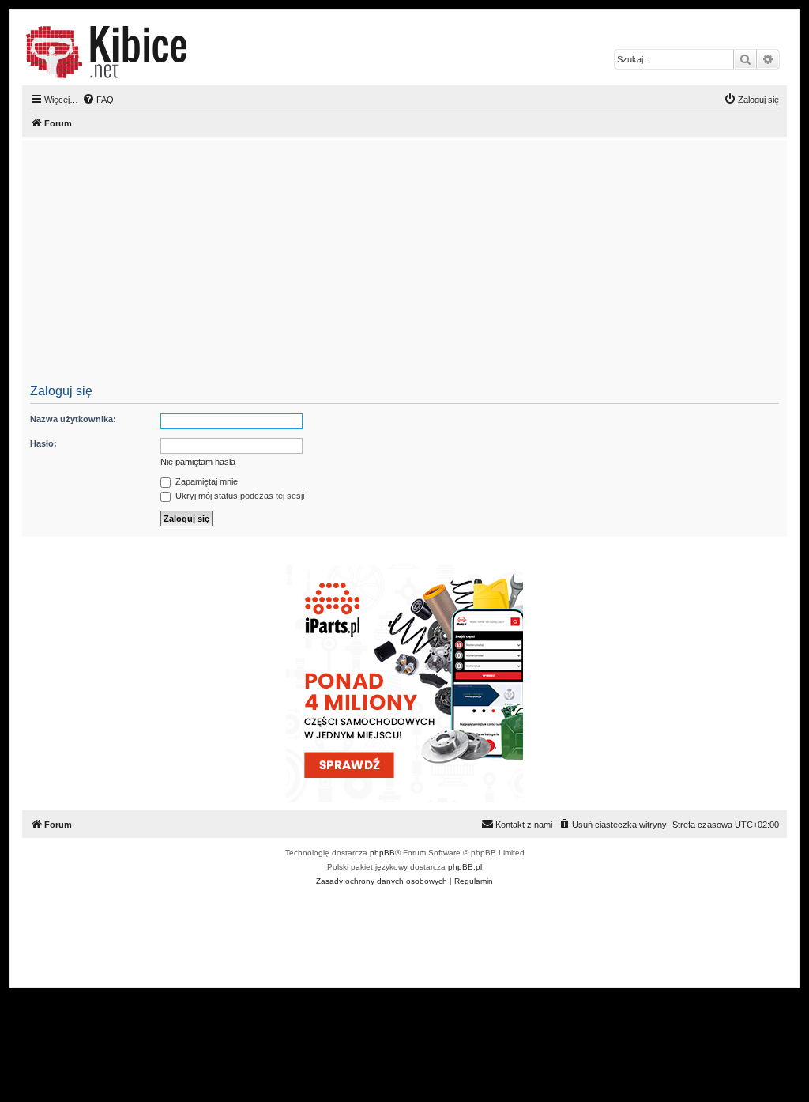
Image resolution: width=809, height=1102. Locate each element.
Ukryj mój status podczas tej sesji (238, 495)
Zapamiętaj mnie (205, 481)
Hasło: (43, 443)
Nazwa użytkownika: (73, 419)
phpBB (382, 852)
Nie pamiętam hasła (197, 461)
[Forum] (106, 52)
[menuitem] (98, 99)
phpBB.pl (465, 866)
